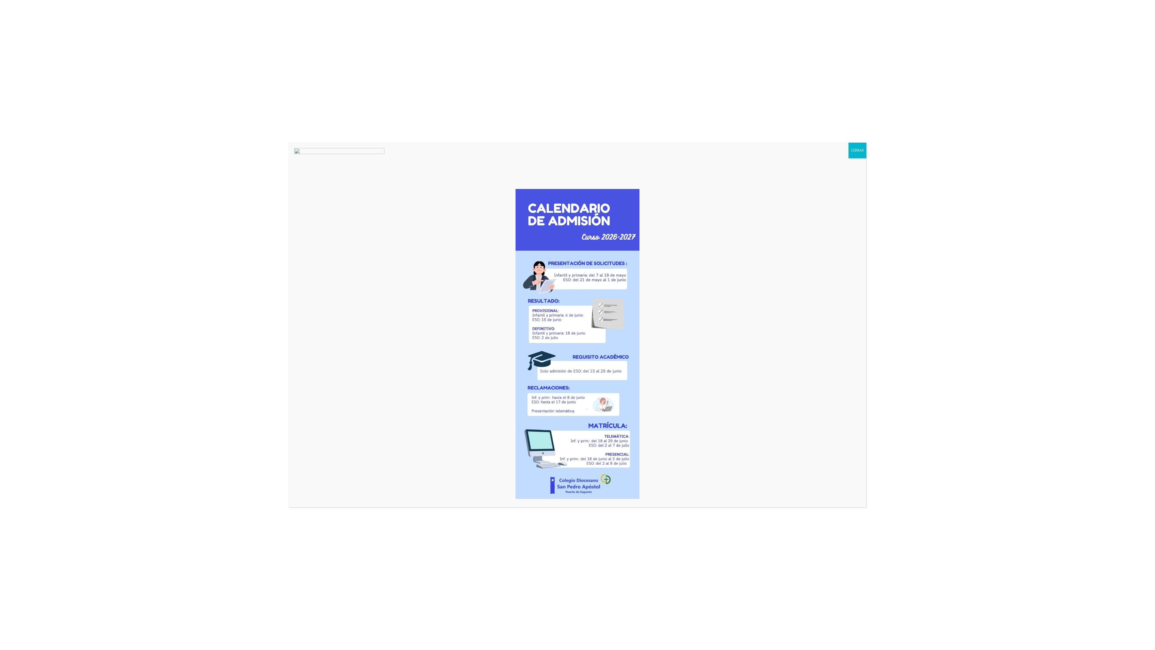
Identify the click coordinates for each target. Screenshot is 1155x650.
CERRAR (857, 150)
